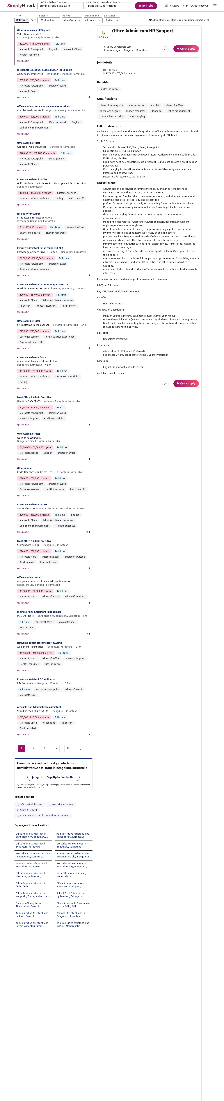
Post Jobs (174, 5)
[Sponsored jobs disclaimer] (208, 20)
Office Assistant (28, 810)
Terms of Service (72, 785)
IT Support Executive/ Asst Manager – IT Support (44, 70)
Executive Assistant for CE (31, 357)
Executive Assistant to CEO (32, 179)
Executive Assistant (62, 804)
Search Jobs (146, 5)
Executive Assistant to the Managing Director (42, 284)
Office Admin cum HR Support (33, 30)
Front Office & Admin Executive (34, 397)
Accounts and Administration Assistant (39, 707)
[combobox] (60, 5)
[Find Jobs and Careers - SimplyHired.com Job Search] (21, 6)
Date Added (109, 15)
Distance (43, 15)
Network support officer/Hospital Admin (39, 642)
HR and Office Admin (28, 213)
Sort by (17, 15)
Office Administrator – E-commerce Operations (43, 106)
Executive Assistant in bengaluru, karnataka (44, 815)
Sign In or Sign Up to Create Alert (55, 777)
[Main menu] (215, 6)
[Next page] (80, 748)
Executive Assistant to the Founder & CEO (40, 248)
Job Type (66, 15)
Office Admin (24, 468)
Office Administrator (28, 142)
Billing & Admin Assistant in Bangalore (39, 611)
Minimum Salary (91, 15)
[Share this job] (165, 49)
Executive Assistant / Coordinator (36, 679)
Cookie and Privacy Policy (33, 787)
